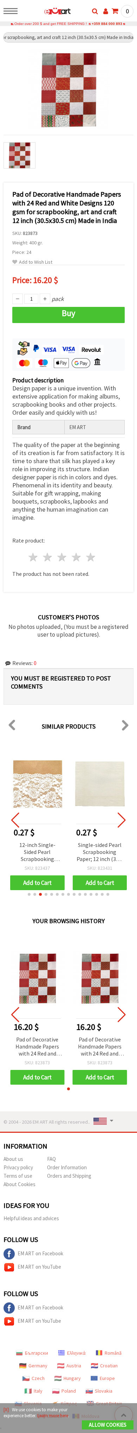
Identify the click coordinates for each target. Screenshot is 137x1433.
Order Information (67, 1167)
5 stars (91, 557)
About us (13, 1159)
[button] (29, 894)
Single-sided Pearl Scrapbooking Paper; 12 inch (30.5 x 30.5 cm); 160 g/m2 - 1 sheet (100, 852)
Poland (68, 1391)
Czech (38, 1378)
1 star (33, 557)
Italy (38, 1391)
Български (36, 1353)
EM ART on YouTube (39, 1266)
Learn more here (52, 1416)
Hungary (72, 1378)
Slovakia (103, 1391)
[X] (6, 1410)
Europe (107, 1378)
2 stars (48, 557)
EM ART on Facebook (40, 1253)
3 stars (62, 557)
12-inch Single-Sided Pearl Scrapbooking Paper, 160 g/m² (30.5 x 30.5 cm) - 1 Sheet (37, 852)
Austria (73, 1365)
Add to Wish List (35, 262)
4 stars (76, 557)
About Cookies (19, 1184)
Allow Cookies (107, 1424)
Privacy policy (18, 1167)
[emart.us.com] (46, 12)
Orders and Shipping (69, 1175)
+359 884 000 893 (107, 24)
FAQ (51, 1159)
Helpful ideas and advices (31, 1218)
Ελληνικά (76, 1353)
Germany (37, 1365)
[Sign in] (105, 11)
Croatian (109, 1365)
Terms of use (18, 1175)
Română (113, 1353)
